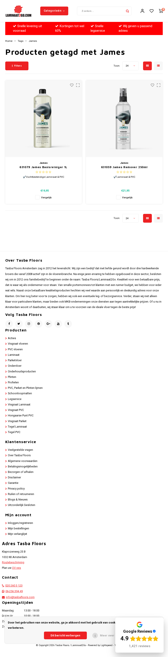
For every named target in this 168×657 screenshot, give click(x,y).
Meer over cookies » (114, 635)
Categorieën (52, 11)
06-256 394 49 (14, 591)
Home (8, 41)
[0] (161, 11)
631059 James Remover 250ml (124, 167)
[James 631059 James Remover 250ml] (124, 118)
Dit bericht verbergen (65, 635)
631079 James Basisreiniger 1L (43, 167)
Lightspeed (106, 645)
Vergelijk (46, 197)
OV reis (16, 568)
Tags (20, 41)
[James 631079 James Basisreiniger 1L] (43, 118)
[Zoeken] (127, 11)
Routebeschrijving (13, 562)
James (33, 41)
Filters (18, 66)
